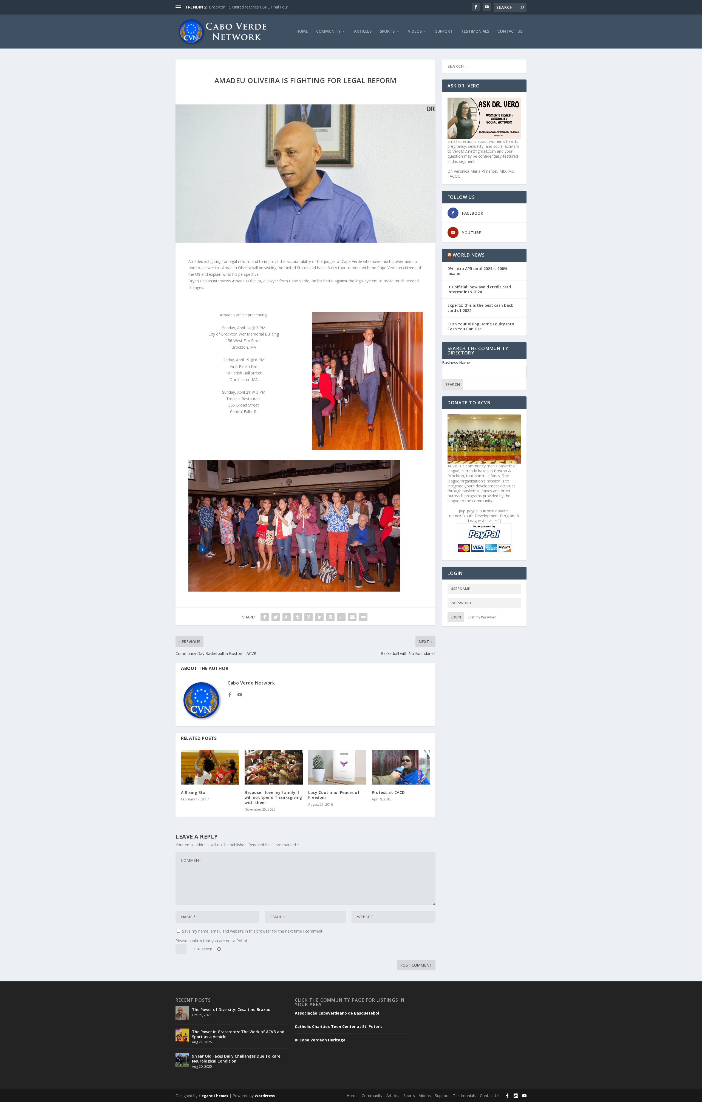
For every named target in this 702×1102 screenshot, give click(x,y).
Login (456, 617)
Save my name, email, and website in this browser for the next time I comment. (252, 931)
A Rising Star (194, 792)
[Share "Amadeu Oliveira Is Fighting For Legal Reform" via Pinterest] (308, 617)
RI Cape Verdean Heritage (320, 1040)
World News (469, 255)
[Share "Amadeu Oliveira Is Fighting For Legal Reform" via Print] (363, 617)
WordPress (265, 1095)
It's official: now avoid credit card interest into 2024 (479, 289)
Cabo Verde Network (251, 683)
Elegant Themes (213, 1095)
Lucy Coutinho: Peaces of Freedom (334, 795)
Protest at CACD (388, 792)
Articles (363, 31)
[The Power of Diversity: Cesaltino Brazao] (182, 1013)
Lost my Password (482, 617)
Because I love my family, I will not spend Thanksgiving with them (273, 797)
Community (328, 31)
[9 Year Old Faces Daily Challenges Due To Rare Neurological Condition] (182, 1060)
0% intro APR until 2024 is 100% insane (478, 271)
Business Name (456, 362)
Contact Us (509, 31)
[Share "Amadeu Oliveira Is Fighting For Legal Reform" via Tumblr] (297, 617)
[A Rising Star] (210, 767)
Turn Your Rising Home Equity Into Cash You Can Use (481, 326)
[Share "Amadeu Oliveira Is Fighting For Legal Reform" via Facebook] (264, 617)
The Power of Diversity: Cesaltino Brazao (245, 7)
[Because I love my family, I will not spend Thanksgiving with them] (274, 767)
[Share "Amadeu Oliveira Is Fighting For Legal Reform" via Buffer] (330, 617)
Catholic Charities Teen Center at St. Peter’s (339, 1026)
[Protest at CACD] (401, 767)
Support (444, 31)
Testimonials (475, 31)
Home (302, 31)
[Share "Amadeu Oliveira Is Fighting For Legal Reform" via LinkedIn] (319, 617)
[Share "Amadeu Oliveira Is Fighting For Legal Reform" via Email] (352, 617)
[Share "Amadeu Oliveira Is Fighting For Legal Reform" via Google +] (286, 617)
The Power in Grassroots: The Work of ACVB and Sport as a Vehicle (238, 1034)
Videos (415, 31)
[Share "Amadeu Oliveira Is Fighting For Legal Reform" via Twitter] (275, 617)
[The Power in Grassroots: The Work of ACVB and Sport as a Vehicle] (182, 1035)
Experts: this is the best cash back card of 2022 (480, 308)
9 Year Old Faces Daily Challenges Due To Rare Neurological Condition (236, 1058)
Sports (387, 31)
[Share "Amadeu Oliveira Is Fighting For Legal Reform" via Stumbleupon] (341, 617)
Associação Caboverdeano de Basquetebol (337, 1013)
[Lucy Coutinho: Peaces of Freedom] (337, 767)
